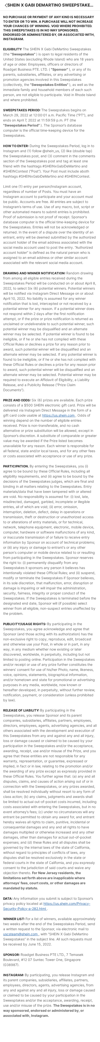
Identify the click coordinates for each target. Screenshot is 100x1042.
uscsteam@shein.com (20, 934)
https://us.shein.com (58, 415)
